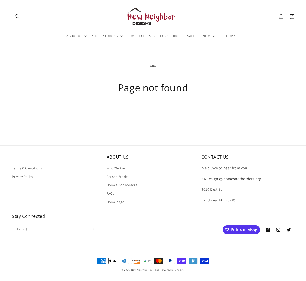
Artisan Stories (118, 176)
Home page (115, 202)
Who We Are (116, 168)
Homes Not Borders (122, 185)
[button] (17, 16)
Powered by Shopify (172, 269)
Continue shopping (153, 111)
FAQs (110, 193)
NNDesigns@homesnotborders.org (231, 178)
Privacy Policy (22, 176)
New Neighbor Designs (145, 269)
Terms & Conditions (27, 168)
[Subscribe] (92, 229)
